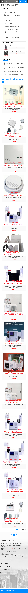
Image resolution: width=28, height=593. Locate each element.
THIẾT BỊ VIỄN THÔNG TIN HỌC (11, 35)
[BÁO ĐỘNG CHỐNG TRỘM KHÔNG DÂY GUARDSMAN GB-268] (14, 481)
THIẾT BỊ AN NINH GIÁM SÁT (10, 32)
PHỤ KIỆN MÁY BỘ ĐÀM (9, 23)
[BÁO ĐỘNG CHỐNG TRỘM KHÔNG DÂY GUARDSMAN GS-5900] (14, 421)
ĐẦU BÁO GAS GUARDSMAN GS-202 (14, 167)
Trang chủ (4, 4)
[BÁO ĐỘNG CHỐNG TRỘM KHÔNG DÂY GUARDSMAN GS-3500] (14, 244)
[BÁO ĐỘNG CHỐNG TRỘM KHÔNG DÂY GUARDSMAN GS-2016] (14, 451)
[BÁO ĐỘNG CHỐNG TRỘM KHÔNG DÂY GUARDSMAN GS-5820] (14, 333)
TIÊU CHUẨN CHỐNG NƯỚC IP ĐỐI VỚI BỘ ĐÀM (14, 68)
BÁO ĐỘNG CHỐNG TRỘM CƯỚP (13, 4)
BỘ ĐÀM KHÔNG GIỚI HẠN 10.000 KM (13, 15)
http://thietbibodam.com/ (7, 553)
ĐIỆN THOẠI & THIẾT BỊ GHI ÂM (11, 37)
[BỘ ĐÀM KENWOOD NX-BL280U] (6, 47)
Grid (3, 82)
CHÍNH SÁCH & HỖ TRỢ (6, 570)
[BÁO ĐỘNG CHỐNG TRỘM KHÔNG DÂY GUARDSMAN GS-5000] (14, 511)
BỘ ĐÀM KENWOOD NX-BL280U (16, 45)
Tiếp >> (23, 529)
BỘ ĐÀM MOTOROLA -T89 (15, 51)
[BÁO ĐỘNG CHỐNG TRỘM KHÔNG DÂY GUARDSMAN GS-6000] (14, 273)
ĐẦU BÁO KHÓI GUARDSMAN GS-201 (14, 197)
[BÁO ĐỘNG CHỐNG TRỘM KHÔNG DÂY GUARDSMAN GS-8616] (14, 303)
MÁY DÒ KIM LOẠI (8, 20)
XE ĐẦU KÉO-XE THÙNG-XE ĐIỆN (11, 18)
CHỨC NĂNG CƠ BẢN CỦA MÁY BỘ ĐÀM (13, 74)
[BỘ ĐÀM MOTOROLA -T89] (6, 53)
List (5, 82)
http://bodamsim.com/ (12, 551)
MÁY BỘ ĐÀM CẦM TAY (9, 12)
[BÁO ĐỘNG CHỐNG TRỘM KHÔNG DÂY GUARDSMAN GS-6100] (14, 214)
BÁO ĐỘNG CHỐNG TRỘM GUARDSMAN (8, 5)
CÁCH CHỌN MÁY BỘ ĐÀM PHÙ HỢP (12, 72)
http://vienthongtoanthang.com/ (10, 554)
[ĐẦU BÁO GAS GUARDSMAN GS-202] (14, 155)
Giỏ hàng (24, 1)
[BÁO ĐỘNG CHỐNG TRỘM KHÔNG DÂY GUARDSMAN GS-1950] (14, 362)
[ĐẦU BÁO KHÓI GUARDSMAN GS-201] (14, 184)
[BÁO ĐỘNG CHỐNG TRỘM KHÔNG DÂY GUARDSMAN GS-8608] (14, 392)
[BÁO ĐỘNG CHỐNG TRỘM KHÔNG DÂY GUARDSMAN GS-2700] (14, 96)
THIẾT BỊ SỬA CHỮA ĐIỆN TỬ (11, 29)
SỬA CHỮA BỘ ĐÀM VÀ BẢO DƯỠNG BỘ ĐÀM (13, 64)
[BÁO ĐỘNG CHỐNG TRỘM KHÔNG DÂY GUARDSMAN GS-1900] (14, 125)
